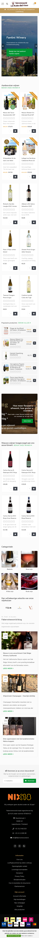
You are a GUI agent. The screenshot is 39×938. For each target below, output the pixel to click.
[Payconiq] (25, 920)
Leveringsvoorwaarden (19, 870)
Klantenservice (19, 886)
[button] (3, 46)
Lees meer (8, 668)
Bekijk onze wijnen (10, 88)
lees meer (27, 421)
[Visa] (28, 924)
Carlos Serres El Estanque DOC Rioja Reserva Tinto (10, 472)
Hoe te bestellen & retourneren (19, 883)
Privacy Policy (19, 876)
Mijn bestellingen (19, 899)
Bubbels (4, 552)
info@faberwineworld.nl (20, 838)
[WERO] (13, 920)
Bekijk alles (24, 323)
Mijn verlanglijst (19, 903)
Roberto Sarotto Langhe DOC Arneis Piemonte (10, 206)
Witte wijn (5, 574)
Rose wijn (24, 552)
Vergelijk (19, 906)
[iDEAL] (6, 920)
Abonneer (30, 781)
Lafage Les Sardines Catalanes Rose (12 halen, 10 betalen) (28, 160)
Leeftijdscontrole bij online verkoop (19, 863)
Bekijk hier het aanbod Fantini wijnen (17, 52)
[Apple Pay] (16, 924)
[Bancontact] (19, 920)
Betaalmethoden (19, 880)
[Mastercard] (34, 924)
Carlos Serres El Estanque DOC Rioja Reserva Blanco (28, 472)
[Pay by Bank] (31, 920)
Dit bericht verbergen (14, 935)
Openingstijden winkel (19, 866)
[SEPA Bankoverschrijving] (4, 924)
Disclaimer (19, 873)
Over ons (19, 860)
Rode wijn (24, 574)
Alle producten (19, 910)
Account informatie (19, 896)
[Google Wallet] (10, 924)
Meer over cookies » (27, 935)
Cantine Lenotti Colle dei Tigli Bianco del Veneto (28, 297)
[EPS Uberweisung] (22, 924)
